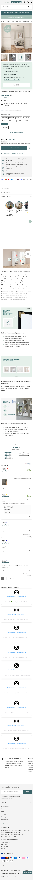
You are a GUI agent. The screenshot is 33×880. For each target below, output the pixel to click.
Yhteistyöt (20, 873)
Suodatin (5, 465)
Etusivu (3, 21)
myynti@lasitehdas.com (12, 388)
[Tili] (24, 2)
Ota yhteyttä (25, 870)
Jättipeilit (26, 21)
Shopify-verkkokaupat (21, 877)
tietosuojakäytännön (7, 798)
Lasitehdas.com (10, 877)
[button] (16, 13)
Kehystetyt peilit (16, 21)
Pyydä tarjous (28, 872)
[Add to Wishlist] (30, 148)
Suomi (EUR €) (7, 853)
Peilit (8, 21)
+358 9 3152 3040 (12, 836)
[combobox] (16, 7)
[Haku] (29, 7)
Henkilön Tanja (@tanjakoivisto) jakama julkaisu (16, 693)
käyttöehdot (15, 796)
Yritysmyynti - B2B (16, 2)
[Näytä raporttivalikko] (29, 488)
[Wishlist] (31, 2)
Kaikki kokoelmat (15, 870)
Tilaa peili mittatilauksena (8, 873)
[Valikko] (2, 2)
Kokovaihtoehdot (6, 114)
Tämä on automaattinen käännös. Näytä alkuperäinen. (13, 503)
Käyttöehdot (4, 870)
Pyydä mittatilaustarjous (16, 132)
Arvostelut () (5, 97)
